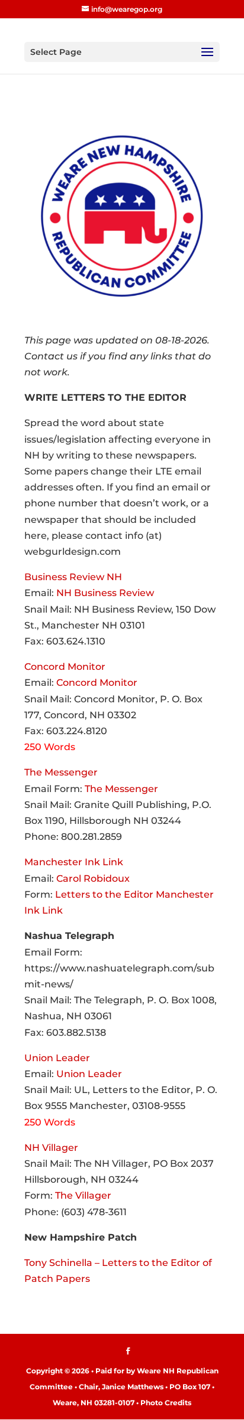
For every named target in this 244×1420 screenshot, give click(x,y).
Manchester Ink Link (73, 862)
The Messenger (61, 772)
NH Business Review (105, 592)
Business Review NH (73, 577)
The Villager (83, 1195)
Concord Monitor (64, 666)
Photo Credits (165, 1402)
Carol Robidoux (93, 878)
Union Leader (57, 1058)
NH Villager (51, 1147)
